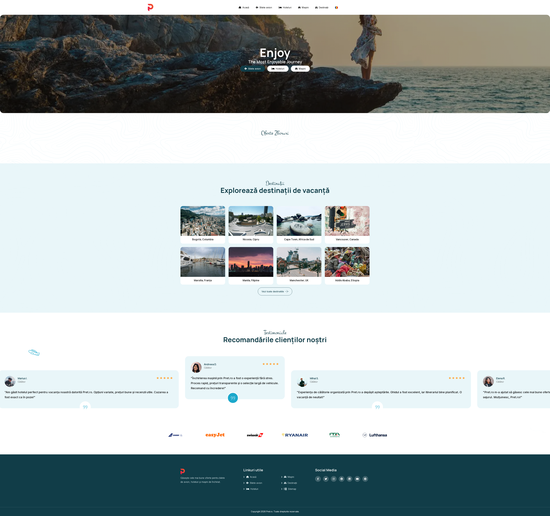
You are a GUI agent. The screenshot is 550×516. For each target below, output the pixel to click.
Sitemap (291, 488)
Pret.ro (269, 511)
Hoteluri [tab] (280, 68)
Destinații (323, 7)
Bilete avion (265, 7)
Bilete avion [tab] (254, 68)
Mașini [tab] (302, 68)
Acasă (245, 7)
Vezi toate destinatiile (273, 291)
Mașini (305, 7)
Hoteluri (286, 7)
